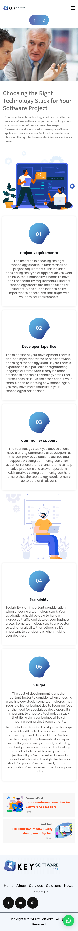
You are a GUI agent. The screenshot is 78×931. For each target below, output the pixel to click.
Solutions (55, 886)
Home (10, 886)
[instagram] (43, 20)
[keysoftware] (14, 8)
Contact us (39, 892)
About (22, 886)
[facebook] (34, 20)
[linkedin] (39, 20)
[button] (68, 920)
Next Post (31, 829)
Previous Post (48, 802)
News (29, 811)
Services (37, 886)
